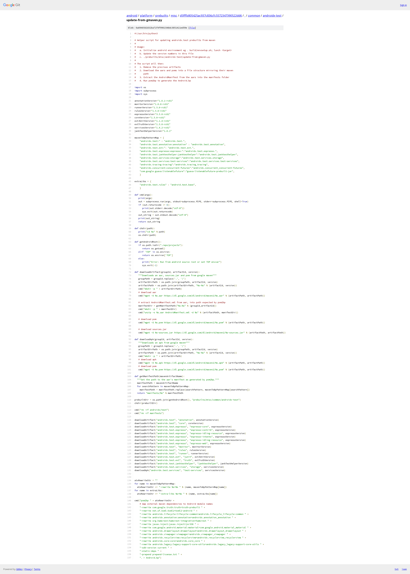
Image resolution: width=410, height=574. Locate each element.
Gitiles (19, 569)
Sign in (403, 5)
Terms (37, 569)
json (404, 569)
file (192, 27)
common (254, 15)
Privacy (28, 569)
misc (174, 15)
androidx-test (272, 15)
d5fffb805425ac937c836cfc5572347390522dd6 (211, 15)
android (132, 15)
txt (396, 569)
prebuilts (161, 15)
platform (146, 15)
